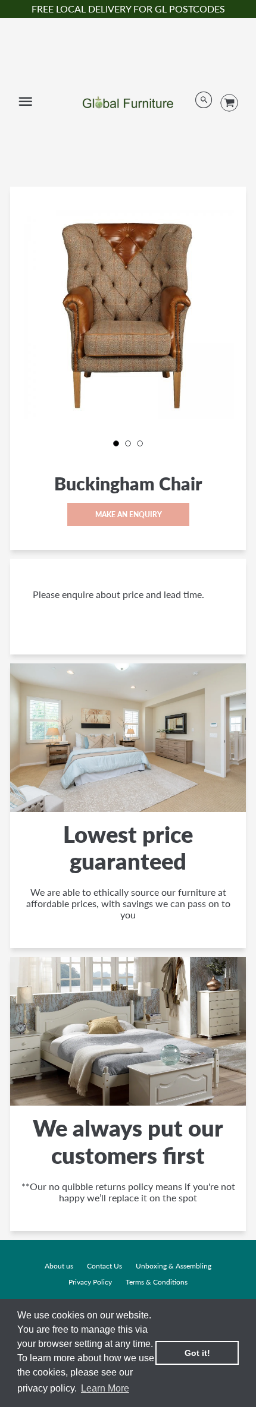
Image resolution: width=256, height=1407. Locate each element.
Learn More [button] (105, 1388)
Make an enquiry (128, 514)
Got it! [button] (197, 1353)
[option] (128, 313)
